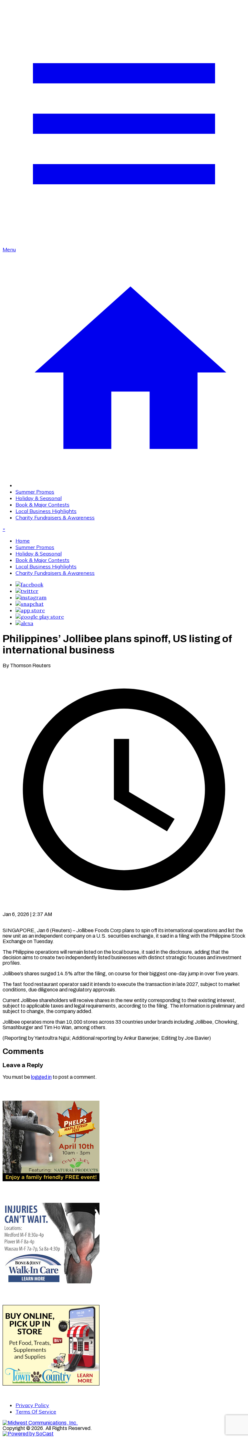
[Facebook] (29, 584)
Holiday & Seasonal (39, 498)
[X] (27, 591)
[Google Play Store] (40, 616)
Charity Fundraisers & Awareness (55, 517)
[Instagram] (31, 597)
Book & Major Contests (42, 504)
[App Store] (30, 610)
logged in (41, 1077)
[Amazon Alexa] (24, 623)
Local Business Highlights (46, 511)
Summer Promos (35, 491)
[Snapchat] (30, 604)
